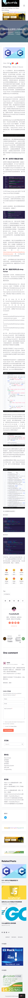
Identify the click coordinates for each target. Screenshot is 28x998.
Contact (7, 937)
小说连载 (6, 761)
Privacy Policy (14, 726)
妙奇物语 (6, 760)
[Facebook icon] (10, 623)
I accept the (11, 726)
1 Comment (18, 34)
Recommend (7, 758)
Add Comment (8, 708)
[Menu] (24, 5)
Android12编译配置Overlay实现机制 (13, 803)
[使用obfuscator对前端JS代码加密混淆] (14, 892)
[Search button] (22, 744)
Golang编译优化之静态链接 (9, 923)
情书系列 (6, 763)
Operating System (9, 765)
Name (5, 699)
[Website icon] (12, 623)
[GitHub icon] (18, 623)
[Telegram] (23, 601)
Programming (10, 34)
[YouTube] (6, 932)
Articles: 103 (14, 626)
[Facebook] (5, 601)
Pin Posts (14, 937)
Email (5, 703)
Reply (23, 664)
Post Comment (8, 730)
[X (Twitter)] (10, 601)
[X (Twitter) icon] (15, 623)
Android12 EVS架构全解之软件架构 (13, 798)
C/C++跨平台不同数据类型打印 (10, 880)
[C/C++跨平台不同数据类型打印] (14, 871)
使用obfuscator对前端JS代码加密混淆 (12, 902)
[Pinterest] (14, 601)
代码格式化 (7, 594)
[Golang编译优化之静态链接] (14, 914)
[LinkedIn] (18, 601)
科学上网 (6, 767)
